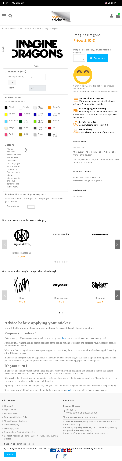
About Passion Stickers (15, 421)
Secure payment (12, 428)
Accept (10, 454)
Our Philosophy (11, 424)
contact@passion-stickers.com (81, 417)
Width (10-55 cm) (16, 76)
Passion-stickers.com (90, 177)
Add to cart (99, 58)
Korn (21, 298)
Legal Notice (10, 409)
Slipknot (100, 298)
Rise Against (61, 298)
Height (11, 88)
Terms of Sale (10, 413)
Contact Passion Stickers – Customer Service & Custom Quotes (31, 437)
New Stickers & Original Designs (19, 432)
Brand (76, 177)
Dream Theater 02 (21, 252)
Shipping (8, 406)
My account (18, 2)
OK (12, 82)
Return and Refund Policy (16, 417)
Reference (78, 180)
